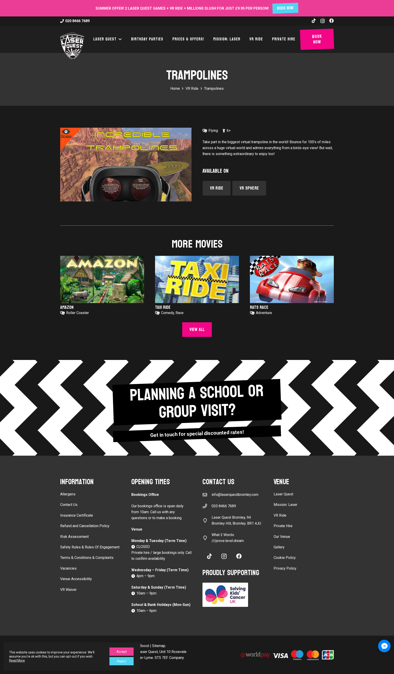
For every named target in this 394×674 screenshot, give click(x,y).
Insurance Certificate (76, 515)
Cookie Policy (285, 557)
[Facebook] (331, 21)
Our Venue (282, 536)
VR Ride (280, 515)
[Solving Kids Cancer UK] (232, 595)
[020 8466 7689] (207, 506)
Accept (122, 651)
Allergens (67, 494)
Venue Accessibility (76, 579)
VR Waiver (68, 589)
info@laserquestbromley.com (235, 494)
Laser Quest (283, 494)
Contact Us (69, 504)
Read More (17, 660)
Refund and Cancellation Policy (84, 526)
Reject (121, 661)
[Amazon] (102, 279)
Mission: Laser (285, 504)
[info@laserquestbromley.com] (207, 494)
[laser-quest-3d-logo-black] (72, 46)
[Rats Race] (292, 279)
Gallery (279, 547)
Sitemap (158, 646)
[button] (119, 39)
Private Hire (283, 526)
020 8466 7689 (224, 506)
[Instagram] (322, 21)
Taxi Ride (163, 307)
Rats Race (259, 307)
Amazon (66, 307)
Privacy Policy (285, 568)
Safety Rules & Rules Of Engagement (89, 547)
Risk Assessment (74, 536)
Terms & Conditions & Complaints (87, 557)
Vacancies (68, 568)
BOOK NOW (285, 8)
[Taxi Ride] (197, 279)
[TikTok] (314, 21)
